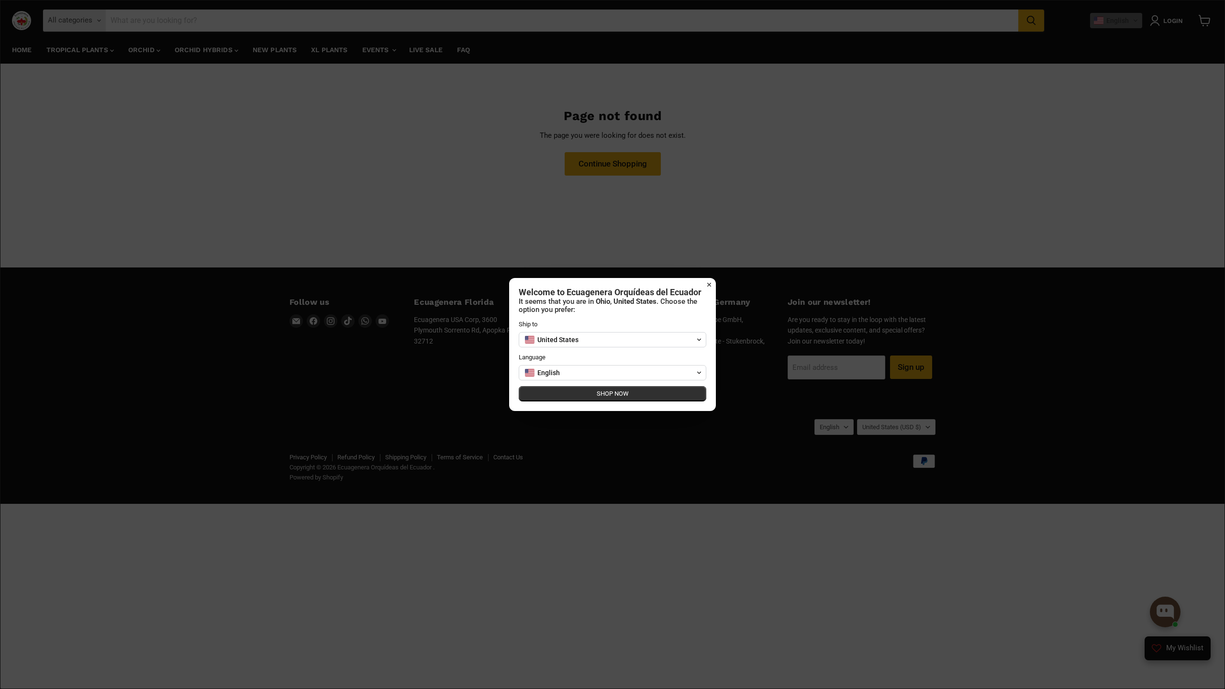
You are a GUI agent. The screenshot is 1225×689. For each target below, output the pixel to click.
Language (532, 357)
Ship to (528, 324)
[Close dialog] (709, 284)
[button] (612, 339)
